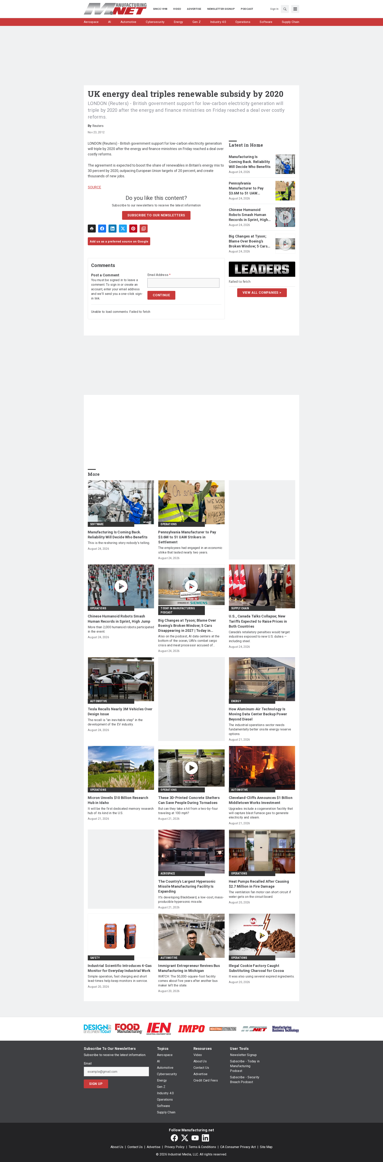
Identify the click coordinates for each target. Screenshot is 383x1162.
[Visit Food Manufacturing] (128, 1028)
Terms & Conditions (202, 1147)
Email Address (159, 275)
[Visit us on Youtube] (195, 1137)
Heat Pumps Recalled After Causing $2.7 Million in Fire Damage (259, 883)
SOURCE (94, 187)
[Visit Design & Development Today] (97, 1028)
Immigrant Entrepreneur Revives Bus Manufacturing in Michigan (189, 968)
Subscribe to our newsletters (156, 215)
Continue (161, 295)
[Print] (92, 229)
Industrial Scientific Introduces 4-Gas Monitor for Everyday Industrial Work (120, 968)
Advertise (153, 1147)
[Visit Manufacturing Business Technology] (285, 1028)
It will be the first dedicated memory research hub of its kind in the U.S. (121, 811)
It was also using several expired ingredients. (262, 976)
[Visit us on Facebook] (174, 1137)
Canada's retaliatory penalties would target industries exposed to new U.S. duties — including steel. (259, 636)
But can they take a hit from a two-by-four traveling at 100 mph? (188, 811)
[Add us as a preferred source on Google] (144, 229)
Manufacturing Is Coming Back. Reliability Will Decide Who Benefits (250, 162)
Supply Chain (240, 608)
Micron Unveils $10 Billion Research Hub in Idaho (118, 800)
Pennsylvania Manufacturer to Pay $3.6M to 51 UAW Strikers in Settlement (248, 188)
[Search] (285, 9)
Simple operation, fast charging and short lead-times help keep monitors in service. (118, 979)
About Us (117, 1147)
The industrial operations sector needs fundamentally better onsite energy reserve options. (260, 729)
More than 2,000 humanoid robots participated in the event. (121, 629)
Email (88, 1063)
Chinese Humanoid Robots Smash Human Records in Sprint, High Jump (248, 215)
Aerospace (168, 873)
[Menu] (295, 9)
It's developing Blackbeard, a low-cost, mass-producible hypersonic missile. (191, 899)
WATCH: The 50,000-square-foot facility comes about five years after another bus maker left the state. (188, 981)
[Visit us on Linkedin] (205, 1137)
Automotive (98, 701)
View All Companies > (262, 292)
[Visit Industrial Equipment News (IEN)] (158, 1028)
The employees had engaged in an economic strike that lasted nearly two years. (190, 550)
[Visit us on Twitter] (184, 1137)
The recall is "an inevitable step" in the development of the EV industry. (115, 722)
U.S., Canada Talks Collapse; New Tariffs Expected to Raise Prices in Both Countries (258, 621)
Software (97, 524)
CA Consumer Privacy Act (238, 1147)
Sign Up (96, 1084)
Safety (95, 957)
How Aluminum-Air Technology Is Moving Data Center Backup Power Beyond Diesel (258, 714)
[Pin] (133, 229)
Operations (169, 524)
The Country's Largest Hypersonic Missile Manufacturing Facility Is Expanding (186, 886)
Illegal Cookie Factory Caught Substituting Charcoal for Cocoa (256, 968)
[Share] (102, 229)
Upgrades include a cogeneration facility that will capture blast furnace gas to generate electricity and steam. (261, 813)
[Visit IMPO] (191, 1028)
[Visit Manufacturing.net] (254, 1028)
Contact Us (135, 1147)
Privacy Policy (175, 1147)
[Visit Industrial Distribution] (223, 1028)
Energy (236, 701)
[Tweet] (123, 229)
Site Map (266, 1147)
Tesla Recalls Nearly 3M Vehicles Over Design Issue (120, 711)
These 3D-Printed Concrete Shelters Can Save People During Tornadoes (189, 800)
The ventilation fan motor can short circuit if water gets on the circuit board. (260, 894)
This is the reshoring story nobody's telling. (119, 543)
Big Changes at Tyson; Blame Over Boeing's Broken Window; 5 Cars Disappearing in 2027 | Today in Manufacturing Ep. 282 (249, 241)
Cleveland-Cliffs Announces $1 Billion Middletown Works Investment (260, 800)
